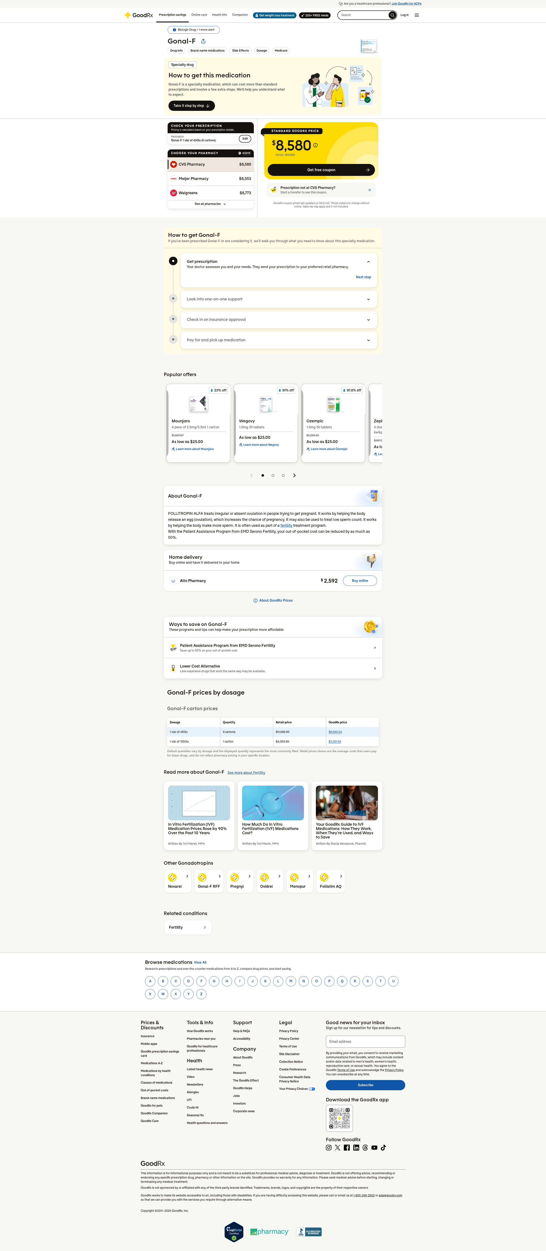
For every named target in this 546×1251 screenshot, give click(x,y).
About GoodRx (243, 1057)
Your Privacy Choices (293, 1089)
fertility (286, 525)
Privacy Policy (288, 1031)
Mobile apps (149, 1044)
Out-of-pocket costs (154, 1090)
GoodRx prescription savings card (160, 1054)
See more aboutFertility (246, 772)
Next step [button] (363, 277)
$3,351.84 (335, 741)
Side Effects (240, 50)
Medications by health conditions (156, 1073)
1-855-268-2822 (364, 1195)
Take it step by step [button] (189, 105)
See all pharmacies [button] (208, 204)
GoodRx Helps (242, 1088)
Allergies (193, 1092)
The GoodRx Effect (246, 1080)
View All (200, 962)
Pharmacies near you (201, 1039)
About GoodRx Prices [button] (276, 600)
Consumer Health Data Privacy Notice (295, 1079)
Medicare (281, 50)
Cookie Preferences (292, 1069)
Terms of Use (288, 1046)
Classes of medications (156, 1082)
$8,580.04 (335, 732)
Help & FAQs (241, 1031)
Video (191, 1077)
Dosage (262, 50)
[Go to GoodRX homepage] (139, 15)
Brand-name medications (207, 50)
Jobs (236, 1096)
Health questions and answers (207, 1123)
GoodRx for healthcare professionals (202, 1048)
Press (237, 1065)
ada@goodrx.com (390, 1195)
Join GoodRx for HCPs (406, 4)
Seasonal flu (195, 1115)
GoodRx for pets (152, 1106)
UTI (189, 1100)
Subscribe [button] (381, 1086)
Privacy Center (289, 1039)
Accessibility (241, 1039)
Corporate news (244, 1111)
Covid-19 (192, 1107)
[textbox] (365, 1042)
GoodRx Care (150, 1121)
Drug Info (176, 50)
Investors (239, 1103)
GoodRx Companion (154, 1113)
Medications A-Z (152, 1063)
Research (239, 1073)
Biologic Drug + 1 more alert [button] (196, 30)
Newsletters (195, 1084)
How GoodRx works (200, 1031)
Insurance (147, 1036)
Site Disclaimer (289, 1054)
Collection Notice (291, 1062)
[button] (273, 15)
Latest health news (200, 1069)
